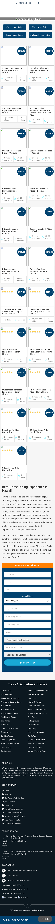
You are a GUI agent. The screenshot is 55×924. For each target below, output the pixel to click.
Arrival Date (27, 593)
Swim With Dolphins (36, 741)
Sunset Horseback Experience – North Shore (11, 349)
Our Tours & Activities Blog (14, 795)
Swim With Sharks (35, 745)
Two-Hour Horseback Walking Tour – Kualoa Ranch (40, 309)
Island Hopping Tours (9, 711)
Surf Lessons (6, 748)
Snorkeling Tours (8, 737)
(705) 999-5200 (19, 891)
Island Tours (6, 703)
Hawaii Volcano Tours (36, 703)
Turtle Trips (32, 733)
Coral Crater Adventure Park (39, 688)
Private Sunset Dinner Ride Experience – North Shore (41, 349)
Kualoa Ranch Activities (10, 695)
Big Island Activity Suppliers (15, 814)
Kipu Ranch (5, 718)
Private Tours (33, 722)
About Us (8, 792)
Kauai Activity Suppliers (13, 810)
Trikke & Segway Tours (37, 711)
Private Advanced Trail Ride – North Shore (40, 388)
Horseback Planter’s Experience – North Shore (39, 67)
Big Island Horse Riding (40, 32)
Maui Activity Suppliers (13, 817)
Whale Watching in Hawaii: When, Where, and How (31, 849)
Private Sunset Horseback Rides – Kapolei (10, 188)
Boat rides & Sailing (36, 729)
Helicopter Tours (7, 707)
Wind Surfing (6, 745)
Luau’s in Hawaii (7, 692)
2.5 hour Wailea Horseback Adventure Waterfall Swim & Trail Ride (40, 109)
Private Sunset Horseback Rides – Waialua (10, 268)
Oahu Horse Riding (14, 24)
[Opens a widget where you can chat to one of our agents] (45, 919)
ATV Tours (32, 695)
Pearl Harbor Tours (8, 714)
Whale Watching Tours (37, 748)
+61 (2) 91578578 (22, 887)
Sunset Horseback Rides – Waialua (41, 227)
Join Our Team (10, 799)
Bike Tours (32, 714)
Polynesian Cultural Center (11, 699)
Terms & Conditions (34, 914)
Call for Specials (16, 920)
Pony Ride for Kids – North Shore (11, 428)
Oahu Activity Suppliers (13, 821)
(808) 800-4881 (25, 3)
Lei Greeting (6, 688)
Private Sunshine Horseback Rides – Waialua (38, 268)
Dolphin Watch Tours (36, 737)
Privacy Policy (18, 914)
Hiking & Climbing (35, 699)
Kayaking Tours (7, 733)
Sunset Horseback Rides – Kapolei (41, 149)
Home (7, 788)
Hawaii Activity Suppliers (14, 806)
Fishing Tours (33, 718)
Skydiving (32, 726)
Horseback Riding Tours (38, 707)
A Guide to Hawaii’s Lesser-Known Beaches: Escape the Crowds (31, 834)
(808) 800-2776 (18, 883)
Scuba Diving (6, 729)
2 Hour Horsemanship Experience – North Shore (12, 67)
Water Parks (5, 722)
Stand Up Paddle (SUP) (10, 741)
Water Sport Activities (9, 726)
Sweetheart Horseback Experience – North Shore (12, 389)
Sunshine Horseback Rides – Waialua (11, 149)
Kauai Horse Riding (14, 32)
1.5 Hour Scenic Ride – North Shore (40, 428)
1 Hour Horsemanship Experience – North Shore (11, 108)
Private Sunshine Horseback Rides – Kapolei (10, 228)
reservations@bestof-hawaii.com (18, 878)
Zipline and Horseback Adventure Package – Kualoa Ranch (12, 309)
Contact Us (9, 803)
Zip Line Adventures (36, 692)
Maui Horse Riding (40, 24)
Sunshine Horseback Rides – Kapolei (39, 187)
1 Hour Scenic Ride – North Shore (11, 466)
